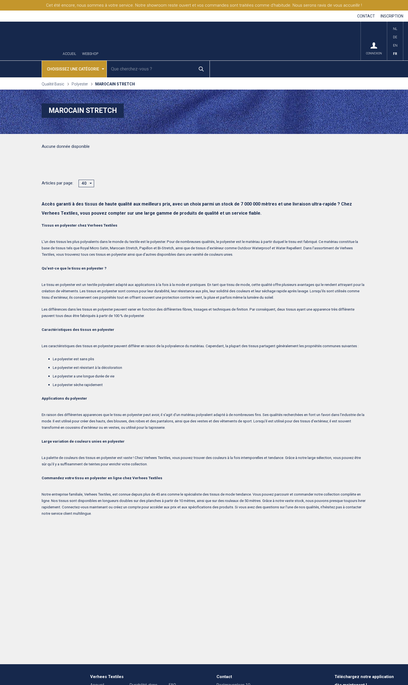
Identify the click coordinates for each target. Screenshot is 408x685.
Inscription (392, 16)
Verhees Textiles (30, 41)
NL (395, 29)
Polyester (80, 84)
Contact (366, 16)
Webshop (90, 54)
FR (395, 54)
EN (395, 45)
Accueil (69, 54)
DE (395, 37)
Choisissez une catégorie (73, 69)
